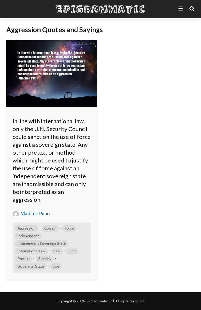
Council (50, 228)
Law (57, 251)
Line (72, 251)
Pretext (24, 258)
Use (56, 266)
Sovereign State (31, 266)
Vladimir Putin (35, 213)
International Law (31, 251)
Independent (28, 235)
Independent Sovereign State (42, 243)
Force (69, 228)
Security (44, 258)
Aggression (27, 228)
